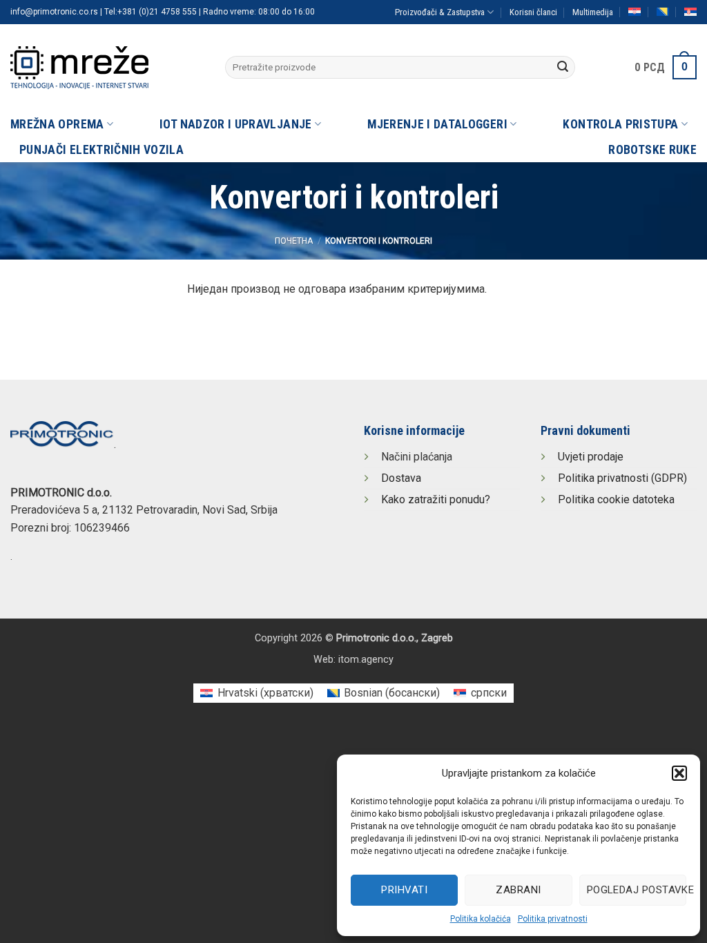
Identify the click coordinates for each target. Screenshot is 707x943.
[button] (679, 773)
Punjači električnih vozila (101, 150)
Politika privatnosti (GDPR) (622, 478)
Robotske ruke (652, 150)
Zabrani (518, 890)
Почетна (294, 241)
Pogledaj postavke (636, 890)
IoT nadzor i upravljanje (235, 124)
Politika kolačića (480, 919)
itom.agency (366, 659)
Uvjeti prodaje (590, 456)
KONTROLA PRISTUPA (620, 124)
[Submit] (562, 67)
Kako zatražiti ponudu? (435, 499)
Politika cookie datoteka (616, 499)
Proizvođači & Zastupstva (440, 12)
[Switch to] (634, 11)
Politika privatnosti (553, 919)
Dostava (401, 478)
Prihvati (404, 890)
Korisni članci (533, 12)
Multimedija (592, 12)
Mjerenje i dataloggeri (437, 124)
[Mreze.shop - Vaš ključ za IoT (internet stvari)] (107, 67)
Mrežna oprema (57, 124)
